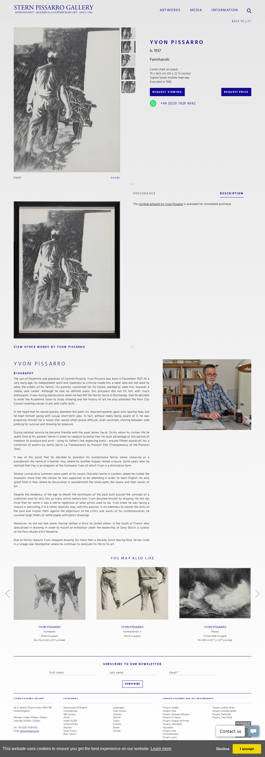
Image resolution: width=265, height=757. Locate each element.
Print (18, 178)
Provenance (144, 193)
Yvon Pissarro (49, 627)
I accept (247, 749)
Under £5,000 (70, 721)
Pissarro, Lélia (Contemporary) (170, 732)
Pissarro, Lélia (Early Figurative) (172, 726)
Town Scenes (119, 711)
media (196, 10)
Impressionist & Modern (75, 707)
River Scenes (69, 734)
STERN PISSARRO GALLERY (29, 698)
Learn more (161, 748)
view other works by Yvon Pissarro (49, 347)
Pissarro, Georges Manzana (176, 714)
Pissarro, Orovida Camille (224, 711)
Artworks (170, 10)
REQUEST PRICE (236, 92)
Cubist (116, 721)
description (232, 193)
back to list (241, 21)
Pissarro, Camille (171, 707)
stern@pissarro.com (29, 731)
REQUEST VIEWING (167, 92)
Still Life (117, 717)
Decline (223, 749)
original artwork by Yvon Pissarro (161, 204)
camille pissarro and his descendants (188, 698)
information (224, 10)
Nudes (116, 727)
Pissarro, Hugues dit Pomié (176, 721)
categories (70, 698)
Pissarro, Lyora (170, 737)
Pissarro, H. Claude (172, 717)
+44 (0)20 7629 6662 (178, 103)
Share (115, 178)
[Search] (249, 9)
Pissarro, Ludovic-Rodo (223, 707)
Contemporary (70, 711)
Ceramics (117, 714)
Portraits (117, 724)
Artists (66, 717)
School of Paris (70, 724)
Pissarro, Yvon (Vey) (222, 717)
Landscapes (118, 707)
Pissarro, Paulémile (221, 714)
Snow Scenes (70, 731)
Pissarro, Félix (169, 711)
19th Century (69, 714)
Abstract (67, 727)
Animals (117, 731)
